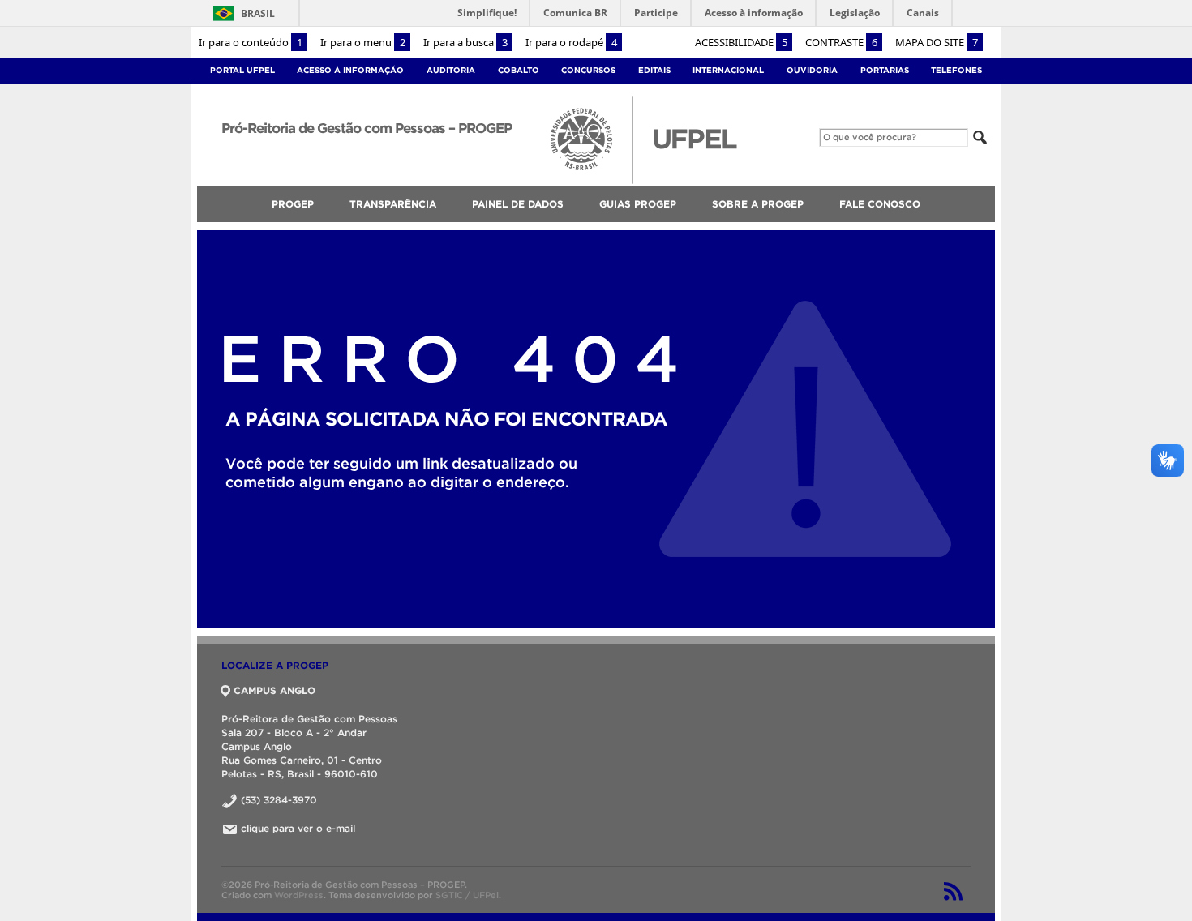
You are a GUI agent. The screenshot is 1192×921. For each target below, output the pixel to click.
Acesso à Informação (350, 70)
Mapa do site (936, 42)
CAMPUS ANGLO (274, 690)
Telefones (956, 70)
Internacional (728, 70)
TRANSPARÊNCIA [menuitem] (392, 204)
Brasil (241, 13)
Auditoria (451, 70)
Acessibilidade (741, 42)
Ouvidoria (812, 70)
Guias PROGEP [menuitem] (637, 204)
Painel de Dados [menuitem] (518, 204)
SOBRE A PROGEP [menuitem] (758, 204)
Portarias (884, 70)
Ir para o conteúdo (250, 42)
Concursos (588, 70)
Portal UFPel (242, 70)
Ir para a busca (465, 42)
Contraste (841, 42)
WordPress (299, 895)
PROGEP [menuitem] (293, 204)
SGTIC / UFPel (467, 895)
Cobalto (518, 70)
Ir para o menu (362, 42)
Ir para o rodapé (571, 42)
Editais (654, 70)
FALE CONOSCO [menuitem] (879, 204)
